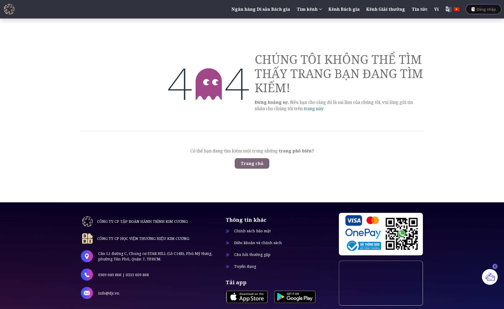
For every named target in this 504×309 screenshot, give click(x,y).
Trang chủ (252, 163)
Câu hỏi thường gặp (252, 254)
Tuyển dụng (245, 266)
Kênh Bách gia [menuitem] (344, 9)
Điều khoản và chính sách (258, 242)
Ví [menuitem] (436, 9)
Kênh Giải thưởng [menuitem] (385, 9)
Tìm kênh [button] (307, 9)
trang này (313, 108)
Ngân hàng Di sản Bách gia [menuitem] (261, 9)
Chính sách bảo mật (252, 230)
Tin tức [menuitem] (420, 9)
